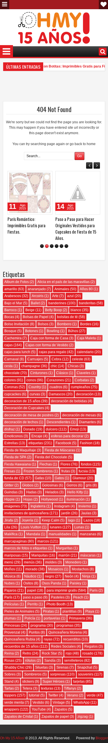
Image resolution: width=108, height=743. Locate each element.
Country (35, 387)
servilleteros (73, 661)
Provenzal (12, 632)
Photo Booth (56, 604)
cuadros (56, 387)
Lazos (88, 520)
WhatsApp (81, 702)
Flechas (45, 464)
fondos (86, 464)
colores (10, 380)
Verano (72, 695)
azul (70, 296)
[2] (47, 246)
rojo (69, 653)
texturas (47, 688)
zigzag (82, 717)
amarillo (10, 289)
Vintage (59, 702)
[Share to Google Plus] (46, 177)
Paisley (75, 583)
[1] (42, 246)
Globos (27, 485)
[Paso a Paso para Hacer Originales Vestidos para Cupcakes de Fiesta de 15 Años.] (77, 193)
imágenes (12, 506)
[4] (56, 246)
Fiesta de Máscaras (60, 450)
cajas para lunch (17, 352)
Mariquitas (39, 555)
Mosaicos (55, 569)
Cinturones (39, 373)
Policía (29, 618)
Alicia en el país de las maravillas (63, 282)
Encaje (36, 436)
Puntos (34, 632)
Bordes (85, 324)
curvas (35, 394)
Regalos (91, 646)
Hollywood (49, 499)
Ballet (35, 303)
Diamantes (87, 422)
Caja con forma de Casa (49, 338)
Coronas (11, 387)
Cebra (56, 359)
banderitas (87, 303)
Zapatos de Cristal (18, 717)
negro (49, 576)
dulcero (52, 429)
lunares (56, 527)
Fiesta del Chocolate (51, 457)
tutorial (34, 695)
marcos (43, 541)
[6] (66, 246)
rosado (87, 653)
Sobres (10, 674)
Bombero (64, 324)
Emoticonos (13, 436)
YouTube (39, 709)
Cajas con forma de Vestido (46, 345)
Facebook (63, 443)
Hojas (28, 499)
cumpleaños (80, 387)
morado (31, 569)
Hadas (31, 492)
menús (29, 562)
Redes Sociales (63, 646)
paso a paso (32, 597)
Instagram (62, 506)
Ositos (28, 583)
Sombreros (32, 674)
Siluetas (41, 667)
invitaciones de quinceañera (26, 513)
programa (38, 625)
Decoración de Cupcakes (24, 408)
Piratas (48, 611)
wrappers (11, 709)
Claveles (83, 373)
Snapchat (84, 667)
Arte (55, 296)
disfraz (9, 429)
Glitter (9, 485)
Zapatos (60, 709)
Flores (65, 464)
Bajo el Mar (13, 303)
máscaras (88, 555)
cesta (8, 366)
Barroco (10, 310)
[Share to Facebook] (33, 177)
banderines (57, 303)
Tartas (9, 688)
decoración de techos (21, 422)
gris (89, 485)
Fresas (9, 471)
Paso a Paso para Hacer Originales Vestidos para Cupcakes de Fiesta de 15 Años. (75, 228)
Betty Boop (53, 310)
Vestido (38, 702)
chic (54, 366)
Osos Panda (51, 583)
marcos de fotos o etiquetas (25, 548)
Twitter (53, 695)
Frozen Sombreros (38, 471)
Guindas (11, 492)
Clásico (62, 373)
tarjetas (79, 682)
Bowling (53, 331)
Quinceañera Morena (65, 632)
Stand (9, 682)
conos (31, 380)
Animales (61, 289)
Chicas (73, 366)
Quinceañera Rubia (19, 639)
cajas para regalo (52, 352)
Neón (69, 576)
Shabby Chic (14, 667)
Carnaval (11, 359)
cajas (8, 345)
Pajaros (10, 590)
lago (71, 520)
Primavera (77, 618)
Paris (94, 590)
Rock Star (49, 653)
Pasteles (58, 597)
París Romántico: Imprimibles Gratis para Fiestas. (26, 225)
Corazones (55, 380)
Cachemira (13, 338)
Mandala (33, 534)
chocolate (12, 373)
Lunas (79, 527)
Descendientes (58, 422)
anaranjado (37, 289)
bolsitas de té (67, 317)
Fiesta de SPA (15, 457)
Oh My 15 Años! (12, 738)
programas (64, 625)
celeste (77, 359)
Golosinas (50, 485)
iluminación (76, 499)
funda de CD (14, 478)
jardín (65, 513)
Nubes (9, 583)
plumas (10, 618)
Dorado (29, 429)
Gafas (39, 478)
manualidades (60, 534)
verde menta (14, 702)
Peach (78, 597)
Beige (30, 310)
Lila (7, 527)
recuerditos (72, 639)
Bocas (9, 317)
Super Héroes (54, 682)
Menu (4, 4)
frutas (65, 471)
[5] (61, 246)
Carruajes (35, 359)
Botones (31, 331)
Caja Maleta (86, 338)
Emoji (74, 429)
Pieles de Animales (19, 611)
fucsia (83, 471)
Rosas (9, 661)
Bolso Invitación (16, 324)
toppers (10, 695)
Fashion (86, 443)
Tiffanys (70, 688)
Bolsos (43, 324)
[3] (52, 246)
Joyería (27, 520)
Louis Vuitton (31, 527)
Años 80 (86, 289)
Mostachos (80, 569)
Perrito (32, 604)
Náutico (30, 576)
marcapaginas (15, 541)
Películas (11, 604)
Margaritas (64, 548)
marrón (64, 555)
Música (10, 576)
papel (31, 590)
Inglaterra (38, 506)
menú (8, 562)
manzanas (88, 534)
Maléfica (11, 534)
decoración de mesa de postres (29, 415)
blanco (76, 310)
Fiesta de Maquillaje (20, 450)
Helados (51, 492)
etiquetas (36, 443)
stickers (28, 682)
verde (91, 695)
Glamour (79, 478)
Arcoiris (37, 296)
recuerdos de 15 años (21, 646)
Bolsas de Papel (35, 317)
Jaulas (86, 513)
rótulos (30, 661)
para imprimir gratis (62, 590)
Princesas (12, 625)
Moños (9, 569)
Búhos (73, 331)
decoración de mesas (79, 415)
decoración (85, 394)
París (8, 597)
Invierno (84, 506)
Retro (26, 653)
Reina (9, 653)
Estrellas (11, 443)
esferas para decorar (67, 436)
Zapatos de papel (55, 717)
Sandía (50, 661)
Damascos (57, 394)
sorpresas (58, 674)
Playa (89, 611)
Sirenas (62, 667)
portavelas (52, 618)
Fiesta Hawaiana (17, 464)
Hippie (9, 499)
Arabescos (12, 296)
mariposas (12, 555)
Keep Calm (50, 520)
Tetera (27, 688)
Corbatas (82, 380)
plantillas (69, 611)
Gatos (59, 478)
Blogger (102, 738)
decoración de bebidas (69, 401)
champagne (30, 366)
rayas (48, 639)
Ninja (86, 576)
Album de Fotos (16, 282)
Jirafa (8, 520)
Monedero (73, 562)
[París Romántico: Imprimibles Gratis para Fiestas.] (30, 193)
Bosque (10, 331)
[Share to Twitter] (40, 177)
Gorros (72, 485)
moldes (51, 562)
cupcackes (12, 394)
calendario (85, 352)
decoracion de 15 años (22, 401)
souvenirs (85, 674)
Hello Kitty (75, 492)
